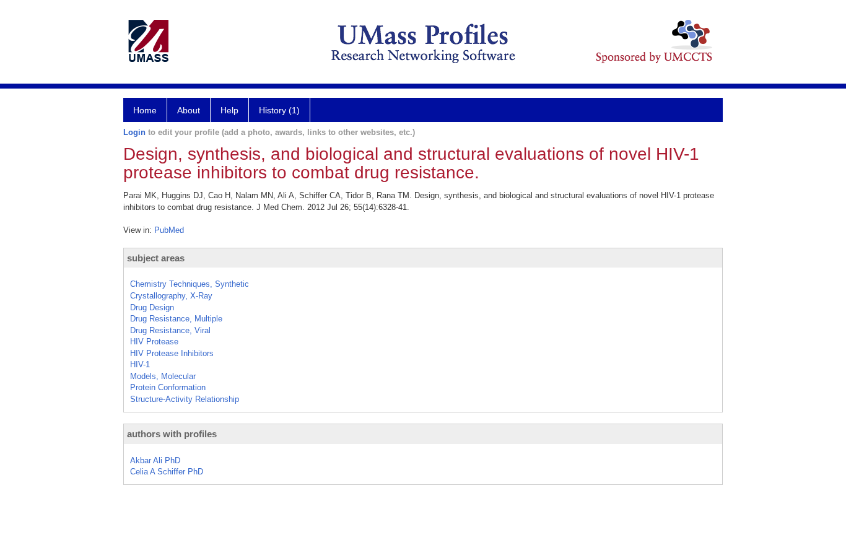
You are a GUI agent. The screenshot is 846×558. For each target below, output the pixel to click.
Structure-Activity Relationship (184, 399)
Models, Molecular (163, 376)
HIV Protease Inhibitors (172, 353)
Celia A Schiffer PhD (166, 471)
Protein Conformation (168, 387)
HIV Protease (154, 341)
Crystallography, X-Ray (171, 295)
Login (134, 132)
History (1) (279, 110)
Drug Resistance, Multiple (176, 318)
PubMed (169, 230)
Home (145, 110)
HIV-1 (140, 364)
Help (229, 110)
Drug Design (152, 307)
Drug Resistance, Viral (170, 330)
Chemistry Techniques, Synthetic (189, 284)
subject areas (156, 258)
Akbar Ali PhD (155, 460)
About (188, 110)
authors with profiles (172, 434)
